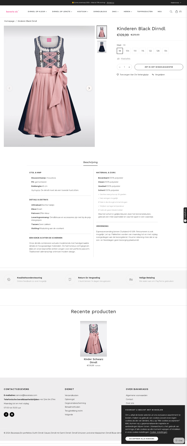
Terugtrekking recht (74, 411)
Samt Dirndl (65, 433)
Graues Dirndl (50, 433)
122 (150, 51)
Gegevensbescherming (75, 403)
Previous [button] (9, 88)
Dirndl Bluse (111, 433)
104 (127, 51)
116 (142, 51)
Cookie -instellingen (158, 432)
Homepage (9, 21)
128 (158, 51)
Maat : (121, 45)
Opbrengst (70, 399)
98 (120, 51)
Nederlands (175, 3)
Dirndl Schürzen (79, 433)
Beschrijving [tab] (90, 162)
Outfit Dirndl (37, 433)
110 (135, 51)
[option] (49, 86)
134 (165, 51)
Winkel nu (110, 2)
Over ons (130, 403)
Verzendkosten (71, 395)
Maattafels (125, 58)
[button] (171, 11)
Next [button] (89, 88)
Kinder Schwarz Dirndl (93, 361)
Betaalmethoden (72, 407)
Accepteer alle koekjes (141, 439)
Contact (129, 399)
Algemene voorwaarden (136, 395)
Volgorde (69, 414)
